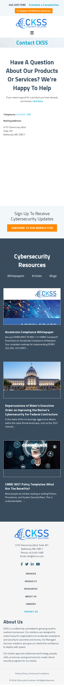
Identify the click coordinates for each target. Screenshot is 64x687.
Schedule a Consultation (44, 4)
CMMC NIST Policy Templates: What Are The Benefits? (29, 486)
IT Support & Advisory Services (34, 10)
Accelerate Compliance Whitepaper (29, 332)
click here (37, 101)
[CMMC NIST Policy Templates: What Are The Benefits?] (32, 454)
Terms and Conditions (39, 673)
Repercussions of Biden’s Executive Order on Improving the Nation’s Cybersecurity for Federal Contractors (31, 409)
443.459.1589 (17, 4)
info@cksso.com (35, 556)
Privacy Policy (21, 673)
